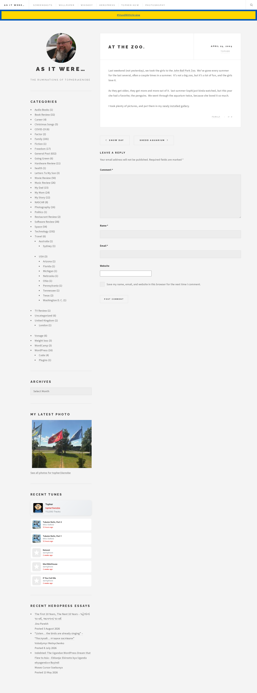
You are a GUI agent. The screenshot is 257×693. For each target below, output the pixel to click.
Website (104, 265)
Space (38, 226)
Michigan (48, 271)
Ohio (45, 281)
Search (251, 5)
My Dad (39, 187)
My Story (40, 197)
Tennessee (49, 290)
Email (104, 245)
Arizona (47, 261)
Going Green (42, 158)
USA (41, 256)
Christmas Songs (44, 124)
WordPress (41, 350)
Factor (38, 134)
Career (39, 119)
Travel (38, 236)
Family (216, 117)
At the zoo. (126, 47)
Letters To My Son (45, 173)
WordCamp (41, 345)
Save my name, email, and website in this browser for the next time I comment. (154, 284)
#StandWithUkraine (128, 15)
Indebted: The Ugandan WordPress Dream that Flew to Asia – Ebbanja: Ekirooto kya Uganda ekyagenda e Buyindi (63, 657)
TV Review (41, 310)
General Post (42, 153)
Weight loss (41, 340)
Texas (46, 295)
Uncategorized (43, 315)
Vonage (39, 335)
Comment (106, 169)
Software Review (44, 221)
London (43, 325)
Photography (155, 5)
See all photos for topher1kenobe (50, 473)
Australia (44, 241)
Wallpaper (67, 5)
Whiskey (87, 5)
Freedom (40, 148)
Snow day (116, 140)
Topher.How (130, 5)
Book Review (42, 114)
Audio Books (42, 109)
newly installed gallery (175, 106)
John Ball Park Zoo (184, 70)
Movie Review (43, 178)
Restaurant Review (46, 216)
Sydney (47, 246)
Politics (39, 212)
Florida (47, 266)
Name (104, 225)
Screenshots (42, 5)
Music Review (42, 182)
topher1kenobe (52, 508)
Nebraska (48, 276)
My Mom (40, 192)
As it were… (14, 5)
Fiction (39, 144)
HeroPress (107, 5)
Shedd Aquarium (152, 140)
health (38, 168)
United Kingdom (44, 320)
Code (42, 355)
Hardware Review (45, 163)
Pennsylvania (50, 285)
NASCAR (39, 202)
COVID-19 (40, 129)
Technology (41, 231)
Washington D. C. (53, 300)
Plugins (43, 360)
